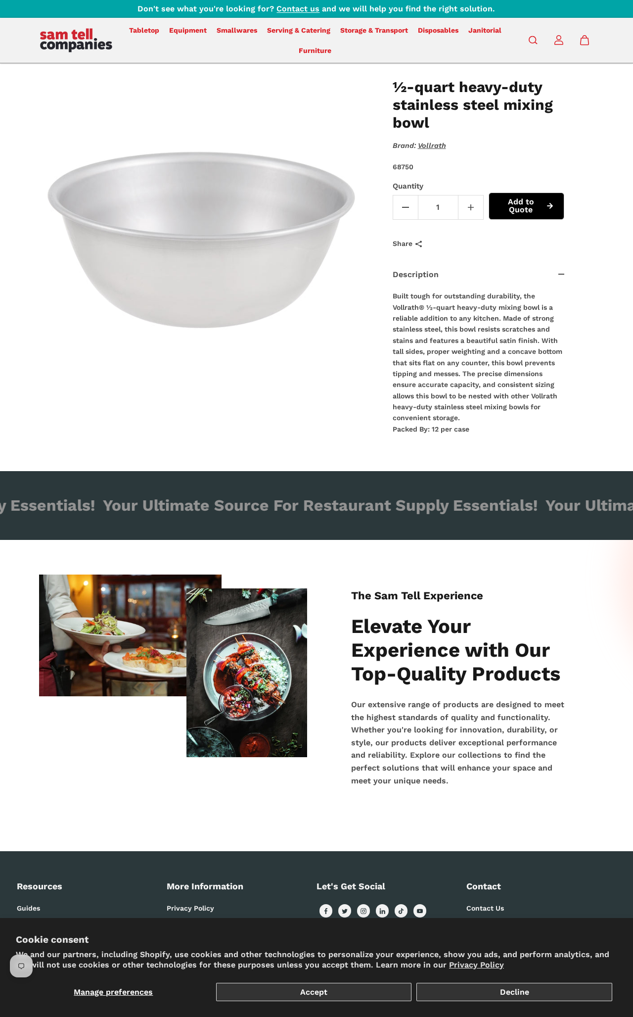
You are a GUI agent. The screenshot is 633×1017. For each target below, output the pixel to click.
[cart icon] (584, 40)
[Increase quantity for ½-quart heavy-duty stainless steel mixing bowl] (471, 207)
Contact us (297, 8)
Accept (313, 992)
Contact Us (485, 908)
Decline (514, 992)
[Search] (533, 40)
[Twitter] (344, 911)
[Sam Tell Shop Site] (76, 40)
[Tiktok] (401, 911)
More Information (205, 886)
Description (416, 274)
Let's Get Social (350, 886)
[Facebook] (325, 911)
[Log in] (558, 40)
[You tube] (419, 911)
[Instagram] (363, 911)
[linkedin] (382, 911)
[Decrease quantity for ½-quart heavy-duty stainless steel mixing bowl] (405, 207)
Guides (28, 908)
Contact (483, 886)
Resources (39, 886)
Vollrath (432, 145)
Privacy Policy (476, 964)
